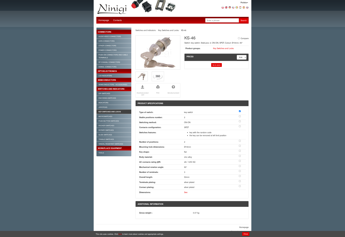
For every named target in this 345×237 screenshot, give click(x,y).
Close (246, 234)
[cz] (233, 7)
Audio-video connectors (110, 36)
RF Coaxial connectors (109, 62)
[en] (226, 7)
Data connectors (107, 41)
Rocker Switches (106, 125)
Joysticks (103, 107)
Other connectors (107, 45)
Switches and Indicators (111, 88)
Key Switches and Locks (110, 111)
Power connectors (108, 50)
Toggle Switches (106, 139)
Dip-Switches (104, 93)
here (120, 234)
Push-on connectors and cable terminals (113, 56)
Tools (101, 153)
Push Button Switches (109, 121)
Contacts (117, 20)
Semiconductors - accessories (113, 84)
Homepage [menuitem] (244, 227)
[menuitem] (117, 20)
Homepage (103, 20)
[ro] (236, 7)
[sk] (247, 7)
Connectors (104, 31)
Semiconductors (107, 80)
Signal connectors (107, 67)
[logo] (120, 9)
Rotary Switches (106, 130)
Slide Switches (105, 134)
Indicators (103, 102)
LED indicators (105, 75)
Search (244, 20)
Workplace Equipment (110, 148)
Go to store (216, 65)
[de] (229, 7)
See (185, 192)
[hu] (240, 7)
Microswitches (105, 116)
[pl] (222, 7)
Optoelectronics (107, 71)
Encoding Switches (107, 98)
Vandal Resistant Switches (111, 144)
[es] (243, 7)
